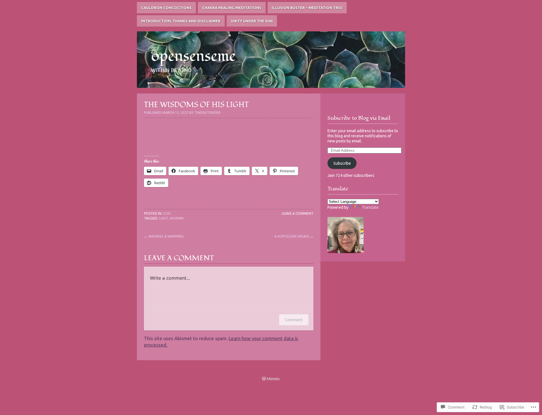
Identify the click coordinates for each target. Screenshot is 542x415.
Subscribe (342, 163)
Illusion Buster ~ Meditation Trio (307, 8)
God (167, 213)
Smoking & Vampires (165, 236)
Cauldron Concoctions (166, 8)
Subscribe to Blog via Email (358, 118)
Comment (294, 319)
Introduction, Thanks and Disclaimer (180, 21)
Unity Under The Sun (252, 21)
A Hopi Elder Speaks (291, 236)
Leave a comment (297, 213)
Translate (370, 207)
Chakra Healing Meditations (231, 8)
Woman (176, 218)
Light (163, 218)
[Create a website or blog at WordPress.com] (264, 379)
